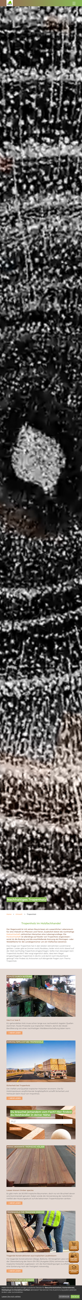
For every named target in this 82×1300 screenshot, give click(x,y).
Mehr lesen (15, 1033)
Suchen (16, 1129)
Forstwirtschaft (13, 937)
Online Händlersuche (74, 1243)
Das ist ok (75, 1296)
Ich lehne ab (64, 1296)
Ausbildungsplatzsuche (74, 1265)
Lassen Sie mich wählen (11, 1296)
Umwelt (19, 914)
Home (9, 914)
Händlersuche (74, 1254)
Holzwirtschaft (13, 934)
